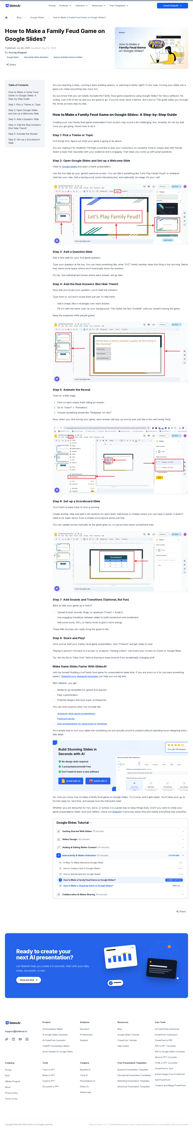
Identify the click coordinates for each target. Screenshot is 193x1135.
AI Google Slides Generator (55, 1034)
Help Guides (123, 1046)
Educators (84, 1029)
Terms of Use (11, 1098)
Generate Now (27, 980)
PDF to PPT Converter (165, 1046)
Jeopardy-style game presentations (76, 713)
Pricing (8, 1070)
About (7, 1087)
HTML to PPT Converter (166, 1063)
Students (84, 1040)
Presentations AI (87, 1081)
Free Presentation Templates (132, 1063)
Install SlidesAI (170, 5)
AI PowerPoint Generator (54, 1040)
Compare (84, 1063)
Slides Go (84, 1086)
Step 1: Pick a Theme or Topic (24, 104)
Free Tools (160, 1022)
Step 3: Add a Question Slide (23, 119)
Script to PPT (49, 1081)
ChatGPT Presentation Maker (56, 1046)
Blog (120, 1029)
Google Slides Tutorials (128, 1034)
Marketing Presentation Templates (133, 1081)
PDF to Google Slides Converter (170, 1051)
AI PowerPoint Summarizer (167, 1029)
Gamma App (85, 1092)
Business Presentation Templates (133, 1069)
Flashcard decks (66, 718)
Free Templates (117, 5)
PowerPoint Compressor (166, 1034)
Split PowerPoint (162, 1080)
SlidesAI (116, 811)
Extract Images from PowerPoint (170, 1074)
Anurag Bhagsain (17, 52)
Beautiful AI (85, 1069)
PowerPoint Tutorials (127, 1040)
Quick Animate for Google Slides (58, 1051)
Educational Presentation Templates (134, 1075)
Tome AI (84, 1075)
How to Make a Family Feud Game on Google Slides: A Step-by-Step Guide (23, 95)
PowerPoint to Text (164, 1068)
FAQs (7, 1075)
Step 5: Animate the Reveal (22, 133)
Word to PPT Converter (166, 1057)
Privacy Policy (11, 1093)
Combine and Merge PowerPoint (170, 1085)
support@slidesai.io (16, 1031)
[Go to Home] (6, 17)
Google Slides (69, 166)
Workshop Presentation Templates (134, 1086)
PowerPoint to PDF (164, 1040)
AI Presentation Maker (53, 1029)
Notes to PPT (49, 1075)
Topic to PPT (49, 1069)
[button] (70, 781)
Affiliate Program (12, 1081)
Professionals (86, 1034)
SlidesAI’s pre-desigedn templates (79, 676)
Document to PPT (51, 1086)
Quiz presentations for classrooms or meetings (82, 723)
